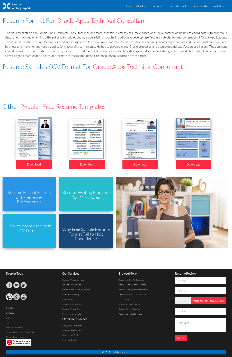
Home (128, 5)
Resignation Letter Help (72, 325)
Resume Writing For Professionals (133, 289)
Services (158, 5)
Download (34, 164)
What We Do (11, 322)
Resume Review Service (72, 304)
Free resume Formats (71, 314)
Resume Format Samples (129, 309)
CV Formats (124, 299)
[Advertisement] (85, 81)
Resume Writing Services (73, 280)
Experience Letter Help (72, 330)
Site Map (9, 317)
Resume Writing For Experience (132, 284)
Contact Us (218, 5)
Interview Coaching (70, 294)
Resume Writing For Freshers (131, 280)
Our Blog (10, 308)
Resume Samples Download (130, 314)
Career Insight (200, 5)
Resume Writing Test (71, 309)
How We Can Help (14, 327)
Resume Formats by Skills (17, 337)
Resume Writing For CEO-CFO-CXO (134, 294)
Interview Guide (69, 340)
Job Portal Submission (71, 284)
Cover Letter (67, 299)
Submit (181, 337)
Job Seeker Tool (177, 5)
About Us (141, 5)
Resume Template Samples (130, 304)
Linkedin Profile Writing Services (76, 289)
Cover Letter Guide (70, 335)
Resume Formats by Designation (20, 332)
